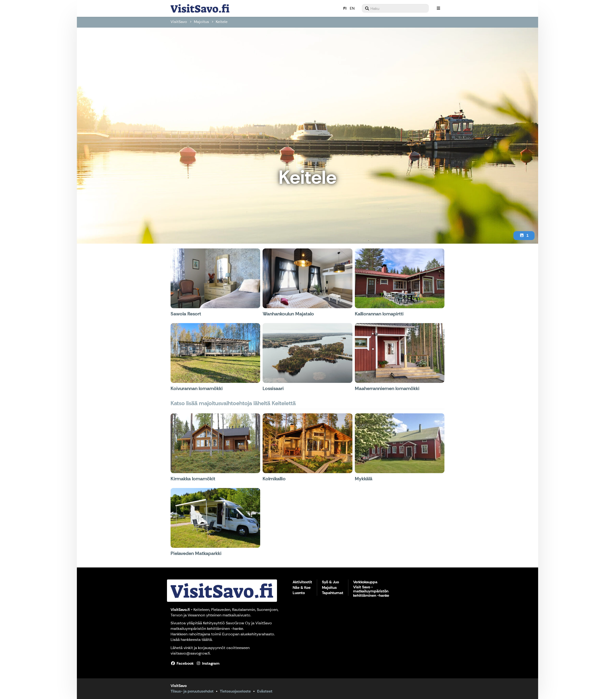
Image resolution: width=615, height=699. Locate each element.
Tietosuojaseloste (235, 691)
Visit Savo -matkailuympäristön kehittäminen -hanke (371, 591)
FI (344, 8)
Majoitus (201, 21)
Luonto (299, 593)
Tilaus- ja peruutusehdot (192, 691)
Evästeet (264, 691)
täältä (207, 639)
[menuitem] (395, 8)
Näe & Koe (302, 587)
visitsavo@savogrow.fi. (191, 653)
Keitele (222, 21)
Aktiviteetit (302, 582)
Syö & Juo (330, 582)
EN (352, 8)
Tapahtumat (332, 593)
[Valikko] (438, 8)
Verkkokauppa (365, 582)
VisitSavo (179, 21)
